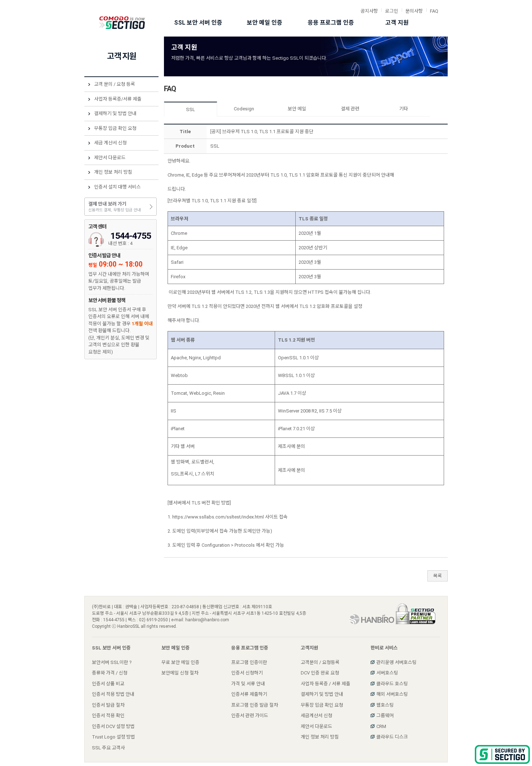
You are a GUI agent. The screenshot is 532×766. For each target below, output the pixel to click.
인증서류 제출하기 (249, 694)
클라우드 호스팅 (392, 683)
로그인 (391, 11)
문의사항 (414, 11)
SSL (190, 109)
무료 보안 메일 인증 (180, 662)
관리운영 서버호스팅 (396, 662)
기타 (403, 108)
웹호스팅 (385, 705)
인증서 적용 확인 (108, 715)
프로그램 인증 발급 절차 (254, 705)
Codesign (244, 108)
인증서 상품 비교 (108, 683)
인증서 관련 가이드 (249, 715)
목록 (437, 576)
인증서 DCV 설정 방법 (113, 726)
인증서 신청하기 (247, 673)
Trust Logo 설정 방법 (113, 737)
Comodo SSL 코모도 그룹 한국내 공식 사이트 (122, 22)
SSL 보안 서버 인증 (198, 22)
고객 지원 (397, 22)
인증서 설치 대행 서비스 (117, 187)
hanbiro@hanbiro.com (207, 619)
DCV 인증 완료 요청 (320, 673)
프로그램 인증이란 (249, 662)
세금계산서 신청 (316, 715)
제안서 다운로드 (110, 157)
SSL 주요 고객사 (108, 747)
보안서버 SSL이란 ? (112, 662)
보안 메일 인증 (264, 22)
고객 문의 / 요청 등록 (114, 84)
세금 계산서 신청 (110, 142)
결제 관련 (350, 108)
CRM (381, 726)
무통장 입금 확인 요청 (115, 128)
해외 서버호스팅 (392, 694)
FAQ (434, 11)
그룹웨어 (385, 715)
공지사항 (369, 11)
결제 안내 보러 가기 (114, 206)
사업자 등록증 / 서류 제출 (325, 683)
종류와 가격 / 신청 (109, 673)
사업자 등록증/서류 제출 (118, 99)
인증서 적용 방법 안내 (113, 694)
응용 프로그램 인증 (331, 22)
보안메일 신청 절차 (179, 673)
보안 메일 (297, 108)
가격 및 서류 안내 (248, 683)
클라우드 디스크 (392, 737)
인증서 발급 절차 (108, 705)
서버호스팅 (387, 673)
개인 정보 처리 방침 (113, 172)
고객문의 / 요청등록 (320, 662)
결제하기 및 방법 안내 (115, 113)
